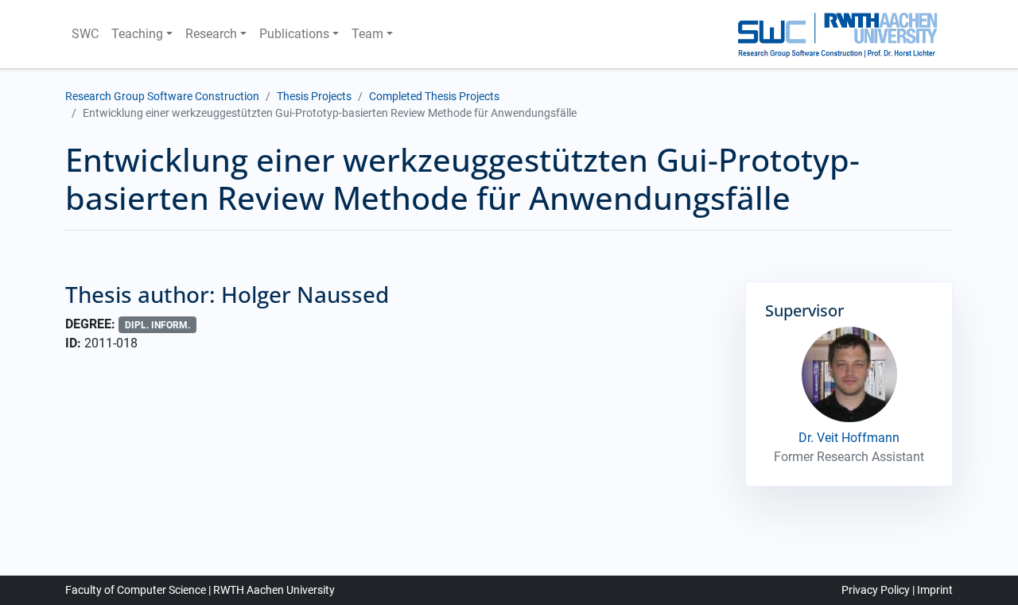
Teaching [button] (137, 33)
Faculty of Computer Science (135, 590)
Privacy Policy (875, 590)
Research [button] (211, 33)
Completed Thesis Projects (434, 96)
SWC (85, 33)
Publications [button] (294, 33)
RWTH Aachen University (274, 590)
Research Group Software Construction (162, 96)
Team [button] (367, 33)
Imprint (935, 590)
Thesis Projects (314, 96)
